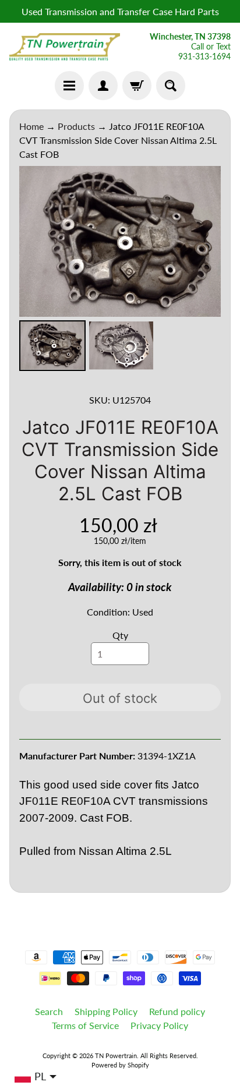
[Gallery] (120, 270)
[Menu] (69, 85)
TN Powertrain (116, 1055)
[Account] (103, 85)
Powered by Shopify (120, 1065)
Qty (120, 635)
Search (49, 1011)
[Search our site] (170, 85)
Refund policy (177, 1011)
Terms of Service (85, 1025)
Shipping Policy (106, 1011)
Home (31, 126)
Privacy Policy (159, 1025)
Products (76, 126)
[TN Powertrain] (64, 47)
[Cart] (136, 85)
